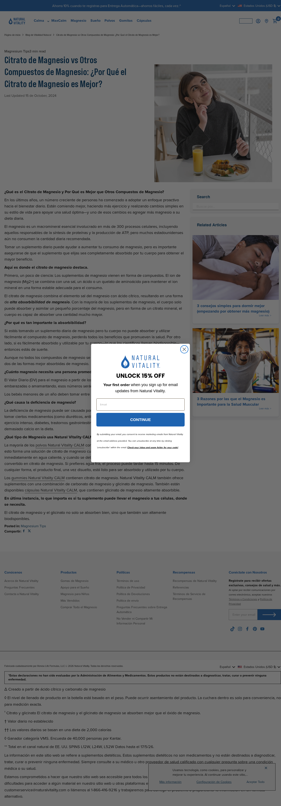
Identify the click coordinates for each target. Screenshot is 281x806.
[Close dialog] (184, 349)
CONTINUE (140, 419)
